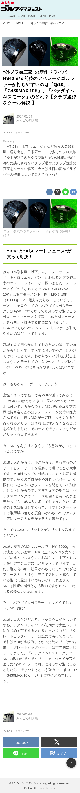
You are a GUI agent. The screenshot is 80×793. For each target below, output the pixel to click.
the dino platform (44, 788)
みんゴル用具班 (27, 120)
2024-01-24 (24, 116)
